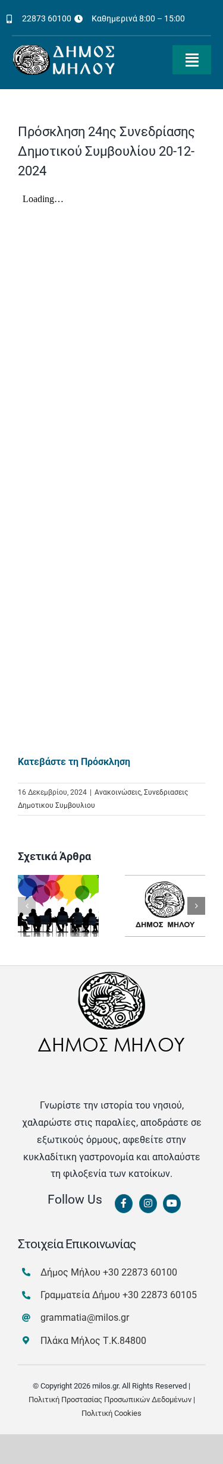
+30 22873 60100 (140, 1272)
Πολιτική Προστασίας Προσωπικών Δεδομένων (110, 1399)
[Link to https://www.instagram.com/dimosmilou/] (148, 1203)
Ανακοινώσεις (118, 792)
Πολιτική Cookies (111, 1413)
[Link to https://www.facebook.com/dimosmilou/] (124, 1203)
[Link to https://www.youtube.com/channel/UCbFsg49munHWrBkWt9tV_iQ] (172, 1203)
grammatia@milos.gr (84, 1317)
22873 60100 (46, 18)
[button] (27, 906)
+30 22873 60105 (160, 1295)
